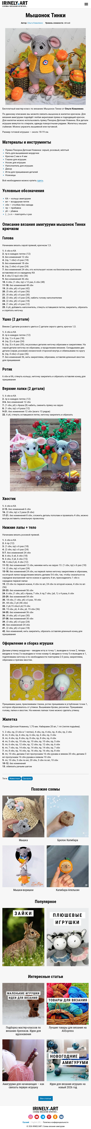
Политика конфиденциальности (55, 1122)
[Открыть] (86, 4)
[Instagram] (30, 1117)
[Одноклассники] (55, 1117)
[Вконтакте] (61, 1117)
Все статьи (45, 1098)
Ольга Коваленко (35, 23)
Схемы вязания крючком (15, 6)
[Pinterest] (49, 1117)
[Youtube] (36, 1117)
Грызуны (27, 778)
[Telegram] (43, 1117)
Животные (14, 778)
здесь (40, 180)
